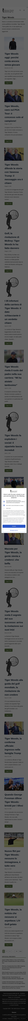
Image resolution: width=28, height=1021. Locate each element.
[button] (14, 508)
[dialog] (14, 510)
